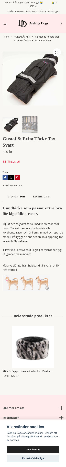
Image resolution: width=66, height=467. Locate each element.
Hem (6, 36)
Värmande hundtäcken (47, 36)
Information (11, 417)
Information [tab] (16, 196)
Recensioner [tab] (41, 196)
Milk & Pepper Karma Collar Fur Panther (27, 371)
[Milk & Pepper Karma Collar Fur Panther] (33, 347)
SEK (31, 6)
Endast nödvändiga (33, 458)
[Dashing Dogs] (33, 23)
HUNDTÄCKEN (22, 36)
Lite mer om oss (13, 408)
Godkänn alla (33, 449)
